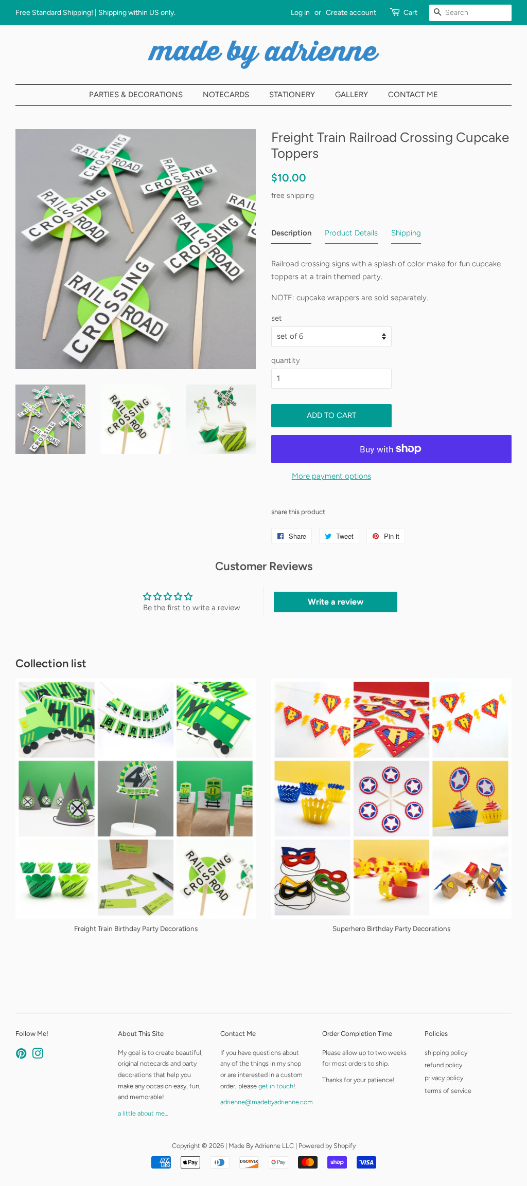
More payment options (331, 476)
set (276, 318)
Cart (410, 12)
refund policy (443, 1065)
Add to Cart (331, 415)
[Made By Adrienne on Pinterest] (21, 1056)
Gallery (351, 94)
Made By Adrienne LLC (261, 1145)
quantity (285, 360)
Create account (351, 12)
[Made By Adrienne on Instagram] (37, 1056)
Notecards (226, 94)
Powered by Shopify (327, 1145)
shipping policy (446, 1052)
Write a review (335, 602)
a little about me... (143, 1113)
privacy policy (444, 1078)
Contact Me (413, 94)
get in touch (275, 1086)
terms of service (448, 1090)
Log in (300, 12)
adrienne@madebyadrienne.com (266, 1102)
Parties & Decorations (136, 94)
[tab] (291, 235)
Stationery (292, 94)
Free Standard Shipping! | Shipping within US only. (95, 12)
